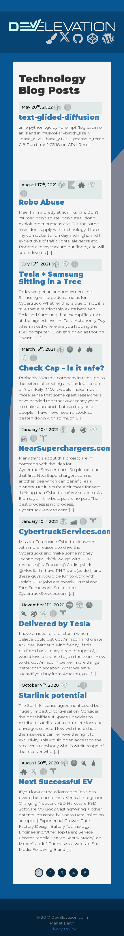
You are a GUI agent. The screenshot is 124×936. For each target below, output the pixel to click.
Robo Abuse (42, 202)
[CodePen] (92, 41)
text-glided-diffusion (59, 117)
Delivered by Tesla (54, 624)
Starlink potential (53, 695)
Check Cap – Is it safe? (61, 368)
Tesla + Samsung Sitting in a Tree (51, 278)
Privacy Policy (62, 928)
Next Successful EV (56, 782)
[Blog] (108, 41)
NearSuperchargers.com (66, 448)
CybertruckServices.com (66, 531)
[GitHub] (78, 41)
